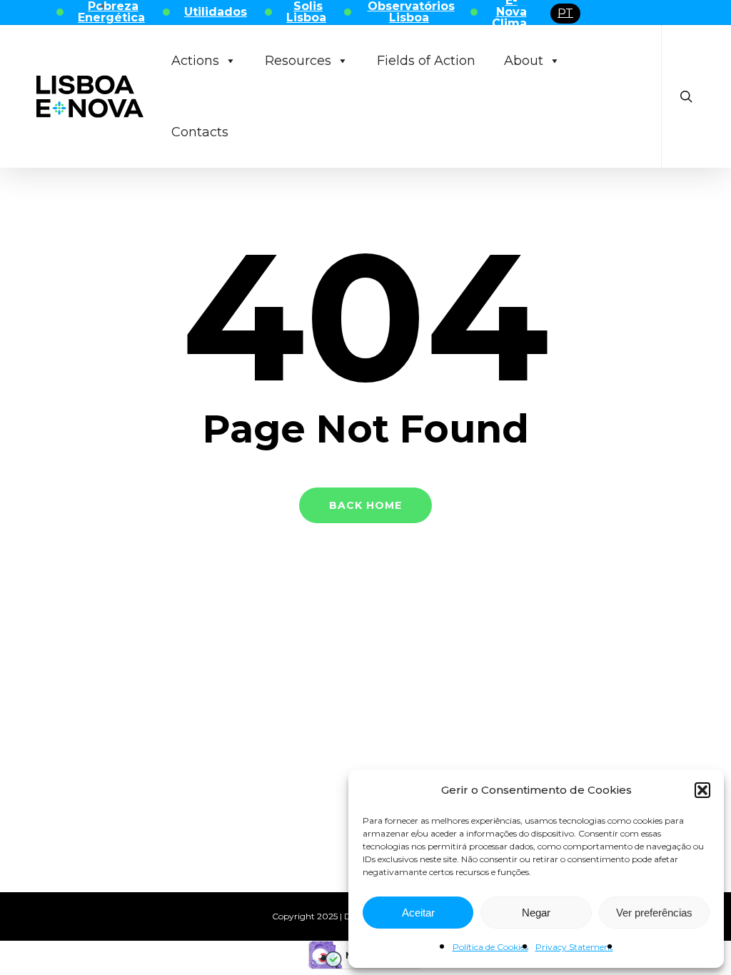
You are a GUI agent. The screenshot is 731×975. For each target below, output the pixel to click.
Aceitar (418, 912)
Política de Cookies (490, 946)
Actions (195, 61)
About (523, 61)
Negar (536, 912)
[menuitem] (565, 14)
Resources (298, 61)
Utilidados (215, 12)
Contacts (199, 132)
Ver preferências (654, 912)
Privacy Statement (574, 946)
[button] (702, 790)
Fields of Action (426, 61)
